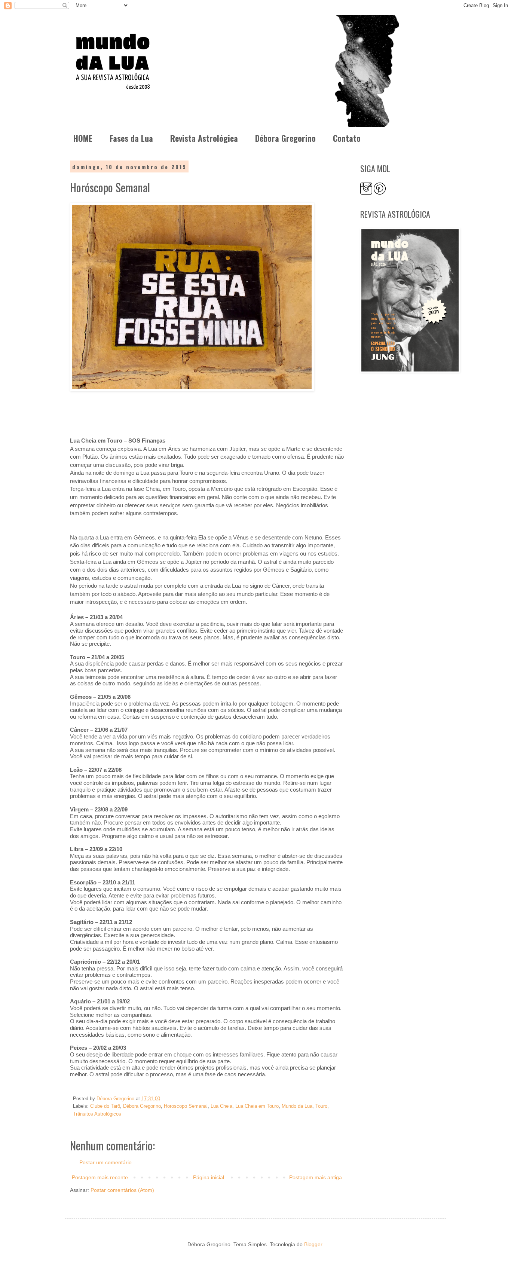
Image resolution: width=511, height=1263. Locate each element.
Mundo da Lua (297, 1106)
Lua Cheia (221, 1106)
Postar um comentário (105, 1162)
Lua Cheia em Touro (257, 1106)
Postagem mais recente (100, 1177)
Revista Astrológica (204, 138)
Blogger (313, 1244)
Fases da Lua (131, 138)
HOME (82, 138)
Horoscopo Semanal (186, 1106)
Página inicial (208, 1177)
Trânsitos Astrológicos (97, 1114)
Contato (347, 138)
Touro (321, 1106)
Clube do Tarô (105, 1106)
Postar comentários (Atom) (122, 1190)
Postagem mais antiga (315, 1177)
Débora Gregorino (285, 138)
